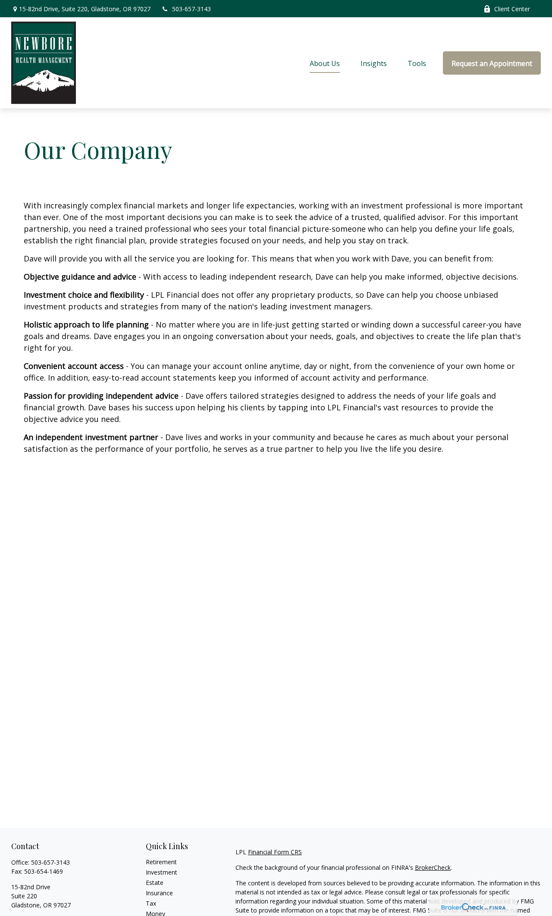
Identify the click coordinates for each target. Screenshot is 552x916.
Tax (151, 903)
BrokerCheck (433, 867)
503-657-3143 (191, 9)
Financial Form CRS (275, 852)
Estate (154, 882)
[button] (325, 63)
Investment (161, 872)
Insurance (159, 893)
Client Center (512, 9)
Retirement (161, 862)
